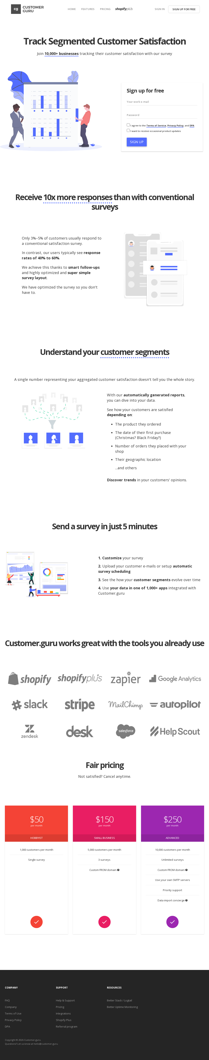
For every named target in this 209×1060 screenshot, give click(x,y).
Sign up (136, 141)
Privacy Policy (175, 125)
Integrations (63, 1013)
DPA (192, 125)
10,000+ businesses (61, 53)
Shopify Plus (63, 1020)
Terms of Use (13, 1013)
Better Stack (114, 1000)
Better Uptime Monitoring (122, 1007)
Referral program (66, 1026)
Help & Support (65, 1000)
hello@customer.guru (46, 1043)
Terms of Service (156, 125)
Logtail (128, 1000)
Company (11, 1007)
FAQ (7, 1000)
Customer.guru (32, 1039)
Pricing (60, 1007)
